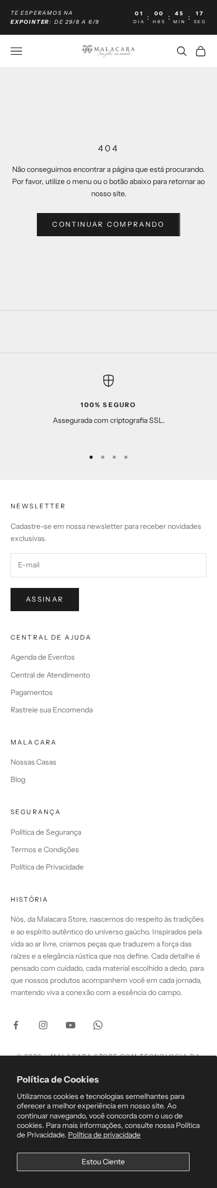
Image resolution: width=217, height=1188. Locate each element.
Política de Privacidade (47, 867)
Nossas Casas (33, 762)
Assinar (45, 599)
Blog (18, 779)
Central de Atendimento (50, 675)
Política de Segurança (46, 832)
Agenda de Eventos (43, 657)
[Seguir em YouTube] (70, 1025)
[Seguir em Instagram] (43, 1025)
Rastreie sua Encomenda (52, 709)
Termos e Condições (45, 849)
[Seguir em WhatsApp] (98, 1025)
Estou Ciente (103, 1161)
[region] (108, 406)
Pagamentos (32, 692)
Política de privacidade (104, 1134)
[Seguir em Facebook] (16, 1025)
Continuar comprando (108, 224)
